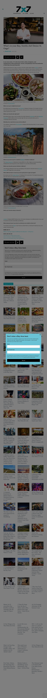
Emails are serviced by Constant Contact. (29, 357)
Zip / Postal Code (11, 349)
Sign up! (23, 360)
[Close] (40, 334)
